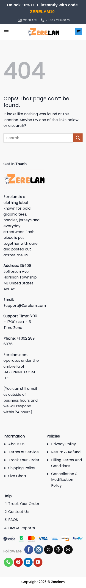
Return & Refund (65, 452)
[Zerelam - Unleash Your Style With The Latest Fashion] (43, 32)
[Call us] (8, 562)
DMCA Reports (21, 528)
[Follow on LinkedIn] (28, 562)
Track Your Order (23, 460)
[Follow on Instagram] (38, 549)
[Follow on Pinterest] (18, 562)
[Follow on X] (48, 549)
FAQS (13, 519)
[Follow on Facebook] (28, 549)
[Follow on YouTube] (37, 562)
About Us (16, 444)
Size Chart (17, 476)
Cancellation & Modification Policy (64, 479)
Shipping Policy (21, 468)
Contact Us (18, 511)
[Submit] (78, 137)
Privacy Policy (63, 444)
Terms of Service (23, 452)
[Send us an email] (68, 549)
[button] (6, 31)
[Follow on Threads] (58, 549)
